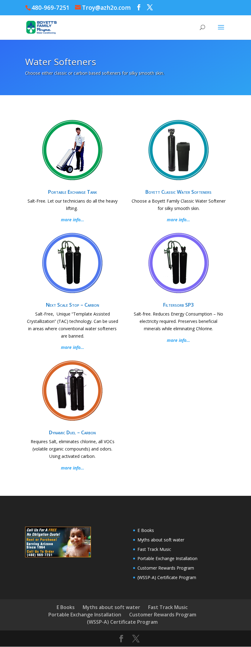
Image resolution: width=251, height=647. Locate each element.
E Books (145, 530)
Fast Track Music (154, 549)
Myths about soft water (160, 540)
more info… (72, 220)
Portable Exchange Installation (167, 558)
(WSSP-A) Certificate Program (166, 577)
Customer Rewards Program (165, 568)
